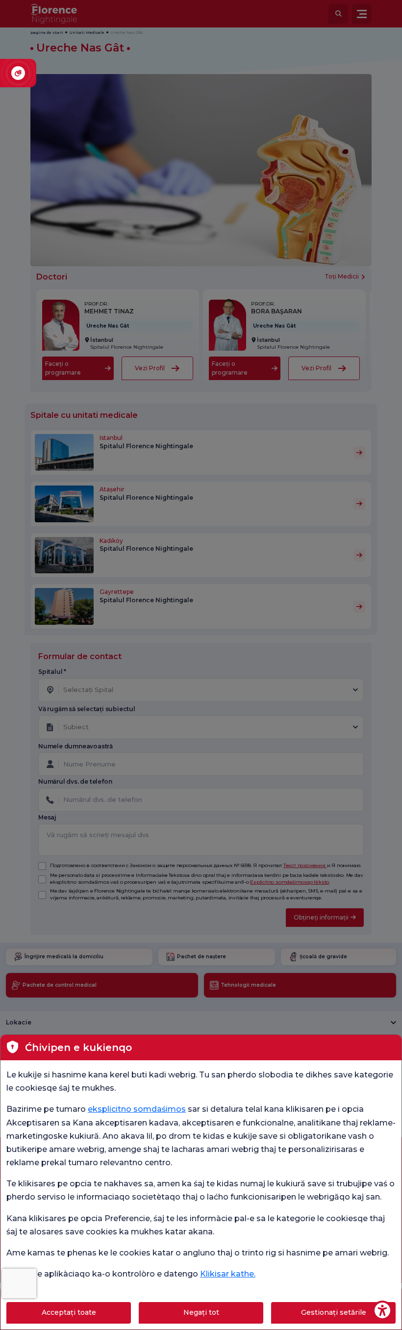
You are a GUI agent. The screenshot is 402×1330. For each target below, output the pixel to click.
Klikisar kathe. (227, 1274)
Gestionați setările (333, 1312)
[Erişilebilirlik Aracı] (382, 1310)
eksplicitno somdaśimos (137, 1109)
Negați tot (201, 1312)
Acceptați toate (69, 1312)
